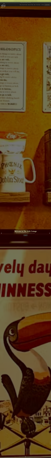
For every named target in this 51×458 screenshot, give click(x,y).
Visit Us (25, 235)
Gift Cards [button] (29, 4)
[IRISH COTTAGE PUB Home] (3, 5)
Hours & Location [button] (24, 4)
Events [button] (21, 4)
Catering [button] (42, 4)
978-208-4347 (29, 2)
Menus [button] (32, 4)
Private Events (38, 4)
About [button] (35, 4)
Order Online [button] (47, 4)
